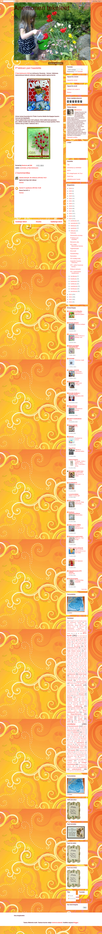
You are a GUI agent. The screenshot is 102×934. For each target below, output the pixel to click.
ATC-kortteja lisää (75, 258)
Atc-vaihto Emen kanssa (75, 649)
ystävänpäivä (76, 769)
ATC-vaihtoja (82, 669)
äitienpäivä (79, 770)
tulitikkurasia (70, 752)
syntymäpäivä (80, 742)
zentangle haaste (71, 770)
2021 (70, 201)
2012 (70, 297)
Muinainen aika (74, 242)
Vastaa (21, 182)
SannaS (21, 188)
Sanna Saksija (73, 425)
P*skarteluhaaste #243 (22, 73)
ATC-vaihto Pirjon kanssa (79, 658)
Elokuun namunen (75, 269)
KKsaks (83, 695)
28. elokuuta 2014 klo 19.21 (38, 177)
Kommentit (72, 898)
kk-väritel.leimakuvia (72, 694)
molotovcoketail (57, 922)
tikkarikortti (82, 748)
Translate (80, 71)
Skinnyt (71, 739)
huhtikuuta (74, 284)
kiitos (68, 691)
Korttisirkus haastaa (72, 698)
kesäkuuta (74, 279)
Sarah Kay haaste (77, 736)
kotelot (82, 698)
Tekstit (71, 895)
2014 (70, 218)
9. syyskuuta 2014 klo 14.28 (32, 188)
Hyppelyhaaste (74, 248)
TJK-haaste (71, 750)
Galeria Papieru (73, 459)
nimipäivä (82, 720)
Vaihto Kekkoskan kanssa (75, 753)
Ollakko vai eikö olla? (74, 495)
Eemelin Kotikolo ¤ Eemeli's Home (74, 394)
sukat (75, 741)
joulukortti (78, 685)
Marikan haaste (83, 715)
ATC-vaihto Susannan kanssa (80, 664)
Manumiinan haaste (72, 715)
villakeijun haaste (72, 762)
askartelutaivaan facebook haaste (75, 629)
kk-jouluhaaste (81, 692)
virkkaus (69, 766)
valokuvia (82, 756)
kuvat (83, 703)
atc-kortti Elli (84, 648)
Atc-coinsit (77, 646)
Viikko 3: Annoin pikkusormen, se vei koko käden (80, 551)
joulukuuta (74, 220)
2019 (70, 206)
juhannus (69, 686)
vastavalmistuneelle (71, 759)
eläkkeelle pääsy (81, 672)
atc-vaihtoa (74, 669)
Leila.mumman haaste (73, 707)
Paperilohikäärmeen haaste (78, 729)
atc (78, 633)
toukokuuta (74, 281)
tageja (68, 744)
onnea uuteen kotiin (79, 722)
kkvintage (70, 697)
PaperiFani (72, 448)
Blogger (75, 922)
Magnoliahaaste (76, 714)
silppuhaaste (83, 738)
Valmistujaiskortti (80, 754)
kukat (68, 703)
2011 (70, 299)
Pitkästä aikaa (78, 515)
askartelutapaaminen (72, 631)
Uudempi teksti (21, 222)
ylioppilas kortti (82, 767)
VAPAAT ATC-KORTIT (73, 89)
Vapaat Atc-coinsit (72, 80)
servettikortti (75, 738)
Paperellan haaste (73, 727)
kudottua (83, 701)
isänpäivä (82, 683)
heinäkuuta (74, 276)
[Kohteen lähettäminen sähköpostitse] (37, 165)
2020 (70, 203)
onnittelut (23, 168)
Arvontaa (80, 623)
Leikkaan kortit (73, 334)
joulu (68, 685)
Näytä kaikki (84, 589)
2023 (70, 196)
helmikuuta (74, 288)
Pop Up (69, 732)
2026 (70, 188)
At (74, 633)
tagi (73, 744)
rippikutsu (83, 733)
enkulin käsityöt (24, 177)
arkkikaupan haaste (75, 622)
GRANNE (71, 358)
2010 (70, 302)
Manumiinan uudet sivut (76, 471)
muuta (80, 719)
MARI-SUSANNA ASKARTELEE (74, 346)
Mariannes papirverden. (76, 536)
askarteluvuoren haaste (73, 179)
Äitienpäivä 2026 (79, 396)
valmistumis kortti (71, 756)
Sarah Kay (70, 176)
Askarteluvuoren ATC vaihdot (75, 571)
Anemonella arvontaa (76, 235)
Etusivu (38, 222)
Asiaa (70, 420)
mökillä (69, 720)
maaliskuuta (74, 286)
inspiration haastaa (81, 682)
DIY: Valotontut (79, 561)
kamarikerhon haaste (72, 688)
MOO (79, 717)
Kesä (76, 689)
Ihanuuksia (73, 256)
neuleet (75, 720)
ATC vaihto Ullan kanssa (75, 643)
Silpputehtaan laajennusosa (73, 406)
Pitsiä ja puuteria (72, 730)
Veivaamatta (81, 760)
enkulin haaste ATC (76, 676)
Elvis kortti (73, 251)
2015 (70, 216)
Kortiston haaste (80, 697)
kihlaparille (82, 689)
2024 (70, 193)
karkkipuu (82, 688)
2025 (70, 191)
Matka (71, 717)
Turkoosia (73, 233)
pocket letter (82, 730)
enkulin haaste (82, 674)
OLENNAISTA (73, 482)
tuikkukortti (82, 750)
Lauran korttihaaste (74, 706)
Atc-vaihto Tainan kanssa (75, 665)
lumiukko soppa (72, 710)
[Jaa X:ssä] (40, 165)
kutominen (75, 703)
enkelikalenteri (71, 674)
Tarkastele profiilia (72, 137)
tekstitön (69, 748)
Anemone (79, 110)
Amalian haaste (83, 621)
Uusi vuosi (77, 484)
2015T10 (69, 621)
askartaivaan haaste (72, 625)
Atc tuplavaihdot (81, 635)
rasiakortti (69, 733)
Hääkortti (69, 680)
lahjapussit (81, 704)
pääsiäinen (76, 732)
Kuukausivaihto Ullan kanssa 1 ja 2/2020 (79, 474)
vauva (79, 759)
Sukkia (82, 741)
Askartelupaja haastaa (74, 628)
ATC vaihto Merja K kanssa (80, 642)
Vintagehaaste (82, 764)
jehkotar (71, 436)
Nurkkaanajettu (73, 578)
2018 (70, 208)
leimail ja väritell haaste (79, 709)
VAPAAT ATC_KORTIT (74, 757)
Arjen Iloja (72, 559)
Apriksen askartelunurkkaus (74, 512)
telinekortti (75, 748)
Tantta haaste (81, 744)
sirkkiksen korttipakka (75, 311)
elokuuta (73, 230)
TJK (68, 164)
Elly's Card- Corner (74, 500)
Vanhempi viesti (56, 222)
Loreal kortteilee (73, 494)
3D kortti (75, 621)
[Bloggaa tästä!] (38, 165)
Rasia (83, 732)
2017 (70, 211)
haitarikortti (82, 678)
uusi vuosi (84, 752)
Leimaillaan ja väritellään (74, 167)
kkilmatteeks (76, 695)
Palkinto (85, 726)
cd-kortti (69, 671)
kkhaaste (81, 694)
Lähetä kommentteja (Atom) (41, 228)
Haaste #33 (72, 573)
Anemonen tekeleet (41, 7)
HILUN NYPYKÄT (74, 381)
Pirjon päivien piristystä (76, 548)
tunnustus (77, 752)
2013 (70, 294)
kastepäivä (69, 689)
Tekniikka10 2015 (71, 745)
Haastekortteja (74, 253)
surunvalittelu (70, 742)
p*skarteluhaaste (32, 168)
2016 (70, 213)
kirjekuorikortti (75, 691)
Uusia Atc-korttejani (80, 324)
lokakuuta (73, 225)
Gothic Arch (75, 678)
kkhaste (69, 695)
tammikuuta (74, 291)
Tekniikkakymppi (82, 745)
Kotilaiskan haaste (72, 700)
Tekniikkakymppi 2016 (76, 747)
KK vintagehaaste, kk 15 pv (74, 173)
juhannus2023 (80, 686)
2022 (70, 198)
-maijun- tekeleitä (74, 370)
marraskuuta (74, 223)
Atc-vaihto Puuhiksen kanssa (74, 659)
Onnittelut (77, 348)
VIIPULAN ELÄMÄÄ (75, 525)
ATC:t (76, 426)
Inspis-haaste (73, 683)
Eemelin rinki (78, 671)
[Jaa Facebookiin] (41, 165)
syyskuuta (73, 228)
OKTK (69, 170)
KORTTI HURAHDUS (75, 418)
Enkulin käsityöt (73, 323)
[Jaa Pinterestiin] (43, 165)
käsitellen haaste (71, 704)
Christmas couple (79, 360)
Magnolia (85, 712)
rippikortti (76, 733)
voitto (76, 766)
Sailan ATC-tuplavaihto (73, 735)
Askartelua (81, 626)
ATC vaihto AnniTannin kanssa (75, 637)
